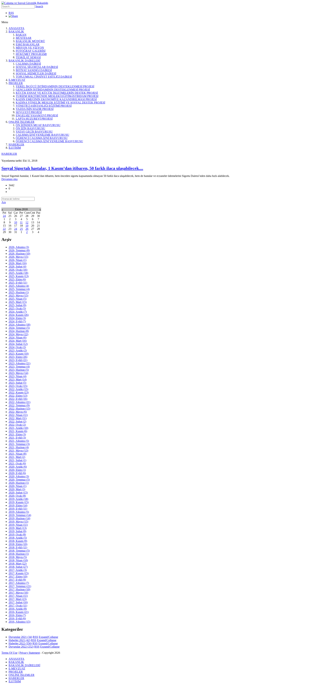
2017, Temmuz (20, 586)
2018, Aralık (18, 537)
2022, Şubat (17, 421)
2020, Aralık (18, 466)
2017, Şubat (18, 602)
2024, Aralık (18, 311)
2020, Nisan (17, 486)
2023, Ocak (18, 385)
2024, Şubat (18, 344)
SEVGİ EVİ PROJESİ (29, 112)
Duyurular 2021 (20, 636)
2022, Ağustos (19, 402)
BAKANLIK (16, 31)
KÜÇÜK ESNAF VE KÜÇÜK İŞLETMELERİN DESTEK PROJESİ (57, 92)
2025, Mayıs (18, 295)
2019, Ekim (18, 505)
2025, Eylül (18, 282)
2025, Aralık (18, 272)
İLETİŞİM (15, 147)
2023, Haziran (19, 369)
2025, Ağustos (19, 285)
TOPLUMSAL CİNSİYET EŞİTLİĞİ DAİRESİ (44, 76)
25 (21, 228)
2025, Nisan (17, 298)
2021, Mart (17, 457)
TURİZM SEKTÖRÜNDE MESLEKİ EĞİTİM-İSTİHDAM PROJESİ (57, 96)
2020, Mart (17, 489)
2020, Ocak (17, 495)
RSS (11, 12)
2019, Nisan (18, 524)
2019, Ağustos (19, 511)
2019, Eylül (18, 508)
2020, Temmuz (19, 479)
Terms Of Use (9, 652)
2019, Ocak (17, 534)
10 (15, 222)
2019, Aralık (18, 499)
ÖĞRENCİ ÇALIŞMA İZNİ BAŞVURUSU (42, 138)
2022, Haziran (19, 408)
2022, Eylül (18, 398)
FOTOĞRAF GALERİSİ (30, 50)
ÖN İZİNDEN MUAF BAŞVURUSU (38, 125)
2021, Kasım (18, 431)
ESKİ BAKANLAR (27, 44)
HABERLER (16, 144)
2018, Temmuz (19, 550)
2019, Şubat (17, 531)
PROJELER (16, 83)
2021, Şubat (17, 460)
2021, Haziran (19, 447)
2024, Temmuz (19, 327)
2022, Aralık (18, 389)
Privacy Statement (29, 652)
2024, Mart (18, 340)
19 (26, 225)
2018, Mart (18, 563)
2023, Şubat (17, 382)
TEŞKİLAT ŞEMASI (28, 57)
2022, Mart (18, 418)
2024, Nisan (17, 337)
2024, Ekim (17, 318)
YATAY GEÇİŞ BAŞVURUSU (34, 131)
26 (26, 228)
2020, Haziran (19, 482)
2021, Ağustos (19, 440)
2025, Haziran (19, 292)
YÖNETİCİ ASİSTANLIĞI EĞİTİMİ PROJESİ (44, 105)
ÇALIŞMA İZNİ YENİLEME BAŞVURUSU (42, 134)
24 (4, 215)
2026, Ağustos (19, 247)
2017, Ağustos (19, 582)
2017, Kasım (19, 573)
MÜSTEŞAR (23, 37)
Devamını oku (9, 179)
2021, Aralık (18, 427)
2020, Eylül (17, 473)
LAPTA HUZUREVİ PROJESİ (34, 118)
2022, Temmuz (19, 405)
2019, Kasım (19, 502)
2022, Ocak (17, 424)
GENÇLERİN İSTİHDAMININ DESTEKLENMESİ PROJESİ (53, 89)
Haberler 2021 (19, 640)
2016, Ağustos (19, 621)
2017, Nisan (18, 595)
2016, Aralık (18, 608)
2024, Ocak (17, 347)
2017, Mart (18, 599)
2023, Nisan (17, 376)
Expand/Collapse (48, 636)
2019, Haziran (19, 518)
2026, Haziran (19, 253)
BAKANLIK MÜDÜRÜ (30, 41)
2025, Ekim (17, 279)
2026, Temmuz (19, 250)
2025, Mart (18, 302)
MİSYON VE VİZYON (30, 47)
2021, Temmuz (19, 444)
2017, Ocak (18, 605)
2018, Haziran (19, 553)
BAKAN (21, 34)
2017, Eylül (17, 579)
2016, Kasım (19, 612)
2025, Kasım (19, 276)
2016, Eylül (17, 618)
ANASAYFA (16, 28)
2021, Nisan (17, 453)
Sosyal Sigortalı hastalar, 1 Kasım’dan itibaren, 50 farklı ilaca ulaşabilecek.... (72, 168)
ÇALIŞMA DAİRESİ (28, 63)
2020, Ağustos (19, 476)
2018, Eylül (18, 547)
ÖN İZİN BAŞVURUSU (30, 128)
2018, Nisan (18, 560)
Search (39, 6)
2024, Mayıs (18, 334)
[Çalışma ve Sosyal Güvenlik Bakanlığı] (24, 2)
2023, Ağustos (19, 363)
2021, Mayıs (18, 450)
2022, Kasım (19, 392)
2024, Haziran (19, 331)
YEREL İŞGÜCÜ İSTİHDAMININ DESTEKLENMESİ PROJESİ (55, 86)
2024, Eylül (17, 321)
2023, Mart (18, 379)
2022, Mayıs (18, 411)
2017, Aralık (18, 570)
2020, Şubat (18, 492)
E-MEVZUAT (17, 79)
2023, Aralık (18, 350)
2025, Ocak (17, 308)
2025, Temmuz (19, 289)
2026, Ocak (18, 269)
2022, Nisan (18, 415)
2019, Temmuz (20, 515)
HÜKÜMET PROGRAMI (31, 54)
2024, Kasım (19, 314)
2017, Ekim (18, 576)
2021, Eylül (17, 437)
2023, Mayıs (18, 373)
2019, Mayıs (18, 521)
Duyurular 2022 (21, 646)
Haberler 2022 (20, 643)
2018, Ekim (18, 544)
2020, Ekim (17, 469)
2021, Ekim (17, 434)
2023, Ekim (18, 356)
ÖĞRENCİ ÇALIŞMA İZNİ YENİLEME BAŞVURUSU (49, 141)
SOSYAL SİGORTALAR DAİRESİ (37, 67)
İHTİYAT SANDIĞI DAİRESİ (34, 70)
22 (4, 228)
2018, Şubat (18, 566)
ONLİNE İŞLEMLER (21, 121)
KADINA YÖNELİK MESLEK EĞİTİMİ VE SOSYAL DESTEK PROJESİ (60, 102)
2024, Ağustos (19, 324)
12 (26, 222)
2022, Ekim (18, 395)
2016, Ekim (17, 615)
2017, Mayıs (18, 592)
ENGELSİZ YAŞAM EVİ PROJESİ (37, 115)
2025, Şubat (17, 305)
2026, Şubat (17, 266)
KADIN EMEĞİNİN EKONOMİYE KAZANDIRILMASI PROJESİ (56, 99)
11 (21, 222)
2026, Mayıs (18, 256)
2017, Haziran (19, 589)
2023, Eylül (18, 360)
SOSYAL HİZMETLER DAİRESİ (36, 73)
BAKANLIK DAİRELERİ (24, 60)
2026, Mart (18, 263)
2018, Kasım (18, 540)
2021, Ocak (17, 463)
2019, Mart (18, 528)
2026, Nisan (17, 260)
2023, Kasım (19, 353)
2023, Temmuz (19, 366)
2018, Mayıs (18, 557)
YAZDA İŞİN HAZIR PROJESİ (34, 109)
